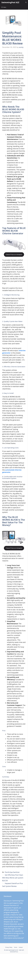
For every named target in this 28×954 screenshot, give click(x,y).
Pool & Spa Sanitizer (12, 872)
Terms (15, 947)
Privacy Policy (8, 947)
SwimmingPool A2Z (10, 2)
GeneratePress (14, 951)
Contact (21, 947)
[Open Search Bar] (26, 2)
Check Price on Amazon (14, 254)
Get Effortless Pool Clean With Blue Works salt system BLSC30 (12, 878)
